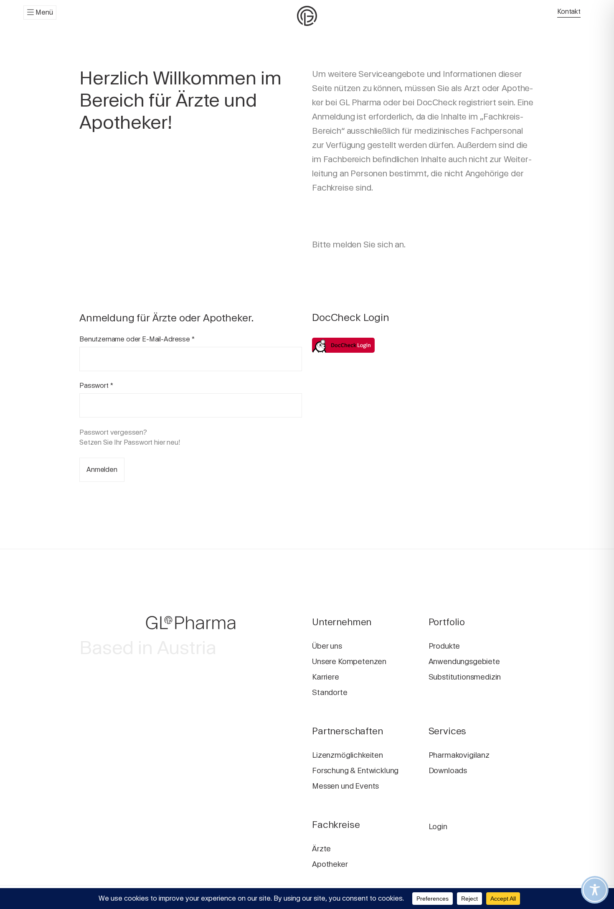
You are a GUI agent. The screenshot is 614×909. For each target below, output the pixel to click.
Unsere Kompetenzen (349, 661)
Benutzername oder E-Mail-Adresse (137, 339)
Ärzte (321, 848)
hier (159, 442)
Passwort (96, 386)
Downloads (448, 770)
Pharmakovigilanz (459, 755)
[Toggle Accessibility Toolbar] (595, 890)
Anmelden (101, 470)
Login (438, 826)
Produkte (444, 646)
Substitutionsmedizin (465, 676)
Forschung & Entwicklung (355, 770)
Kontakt (569, 11)
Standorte (330, 692)
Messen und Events (345, 786)
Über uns (327, 646)
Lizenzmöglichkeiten (347, 755)
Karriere (325, 676)
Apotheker (330, 864)
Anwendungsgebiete (464, 661)
